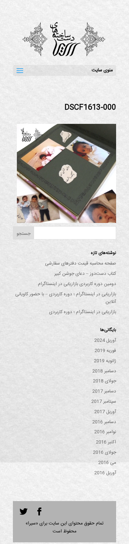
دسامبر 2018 (104, 371)
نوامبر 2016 (105, 432)
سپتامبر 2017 (103, 402)
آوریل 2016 (105, 473)
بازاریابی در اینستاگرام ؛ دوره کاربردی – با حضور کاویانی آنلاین (65, 298)
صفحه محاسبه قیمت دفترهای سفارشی (80, 264)
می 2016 (107, 463)
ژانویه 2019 (105, 361)
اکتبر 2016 (106, 442)
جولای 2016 (104, 452)
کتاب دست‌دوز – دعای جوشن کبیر (85, 274)
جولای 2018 (104, 381)
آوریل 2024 (105, 341)
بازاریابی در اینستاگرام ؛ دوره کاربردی (82, 312)
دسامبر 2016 (104, 422)
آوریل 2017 (105, 412)
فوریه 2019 (105, 351)
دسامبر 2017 (104, 391)
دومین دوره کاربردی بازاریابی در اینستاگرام (77, 284)
